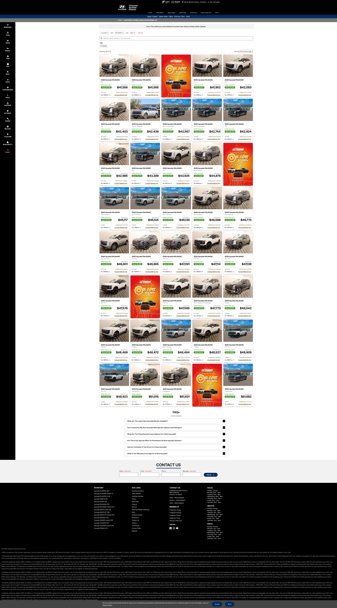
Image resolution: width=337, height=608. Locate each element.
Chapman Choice (175, 510)
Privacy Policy (136, 528)
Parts (133, 512)
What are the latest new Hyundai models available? (147, 421)
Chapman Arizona (175, 512)
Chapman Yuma (175, 518)
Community (135, 525)
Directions (135, 517)
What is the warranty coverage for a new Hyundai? (147, 453)
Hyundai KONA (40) (100, 501)
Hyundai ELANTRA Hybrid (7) (103, 493)
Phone (164, 471)
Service (134, 507)
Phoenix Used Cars (176, 521)
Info (216, 13)
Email (146, 471)
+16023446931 (180, 500)
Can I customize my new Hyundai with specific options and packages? (154, 428)
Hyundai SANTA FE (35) (102, 512)
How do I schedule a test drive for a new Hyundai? (147, 447)
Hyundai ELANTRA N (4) (102, 496)
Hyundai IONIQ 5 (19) (101, 499)
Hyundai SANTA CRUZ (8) (102, 509)
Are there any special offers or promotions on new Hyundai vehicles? (154, 440)
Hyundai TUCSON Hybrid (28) (104, 525)
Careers (134, 523)
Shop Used (171, 13)
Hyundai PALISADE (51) (101, 504)
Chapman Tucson (175, 515)
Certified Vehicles (137, 496)
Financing (193, 13)
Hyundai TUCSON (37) (101, 523)
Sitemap (134, 531)
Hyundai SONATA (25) (101, 517)
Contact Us (135, 520)
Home (150, 13)
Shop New (159, 13)
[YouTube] (177, 528)
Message (189, 471)
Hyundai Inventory (138, 491)
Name (125, 471)
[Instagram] (173, 528)
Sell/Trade (182, 13)
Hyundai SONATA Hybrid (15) (103, 520)
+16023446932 (179, 503)
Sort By (236, 51)
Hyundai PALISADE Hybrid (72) (104, 507)
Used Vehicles (136, 493)
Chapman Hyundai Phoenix (133, 7)
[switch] (103, 46)
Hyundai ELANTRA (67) (101, 491)
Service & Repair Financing (140, 509)
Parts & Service (206, 13)
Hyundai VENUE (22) (101, 528)
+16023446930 (179, 498)
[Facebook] (170, 528)
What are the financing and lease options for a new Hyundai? (151, 434)
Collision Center (137, 515)
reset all (140, 33)
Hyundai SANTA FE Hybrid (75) (104, 515)
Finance (134, 504)
